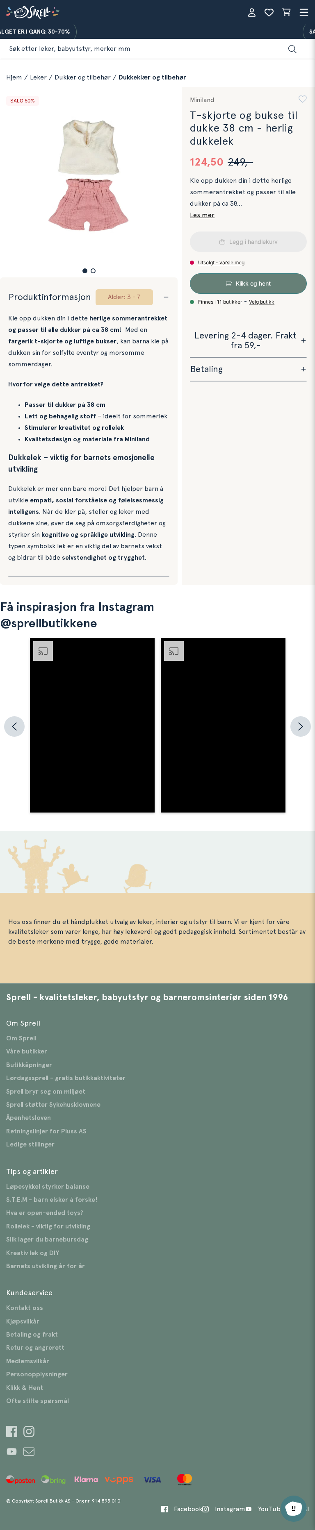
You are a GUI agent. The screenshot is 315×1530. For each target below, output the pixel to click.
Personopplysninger (37, 1374)
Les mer (202, 215)
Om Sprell (21, 1038)
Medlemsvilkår (27, 1361)
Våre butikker (26, 1051)
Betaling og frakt (32, 1334)
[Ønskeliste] (269, 12)
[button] (84, 270)
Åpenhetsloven (28, 1118)
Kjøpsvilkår (22, 1321)
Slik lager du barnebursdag (47, 1239)
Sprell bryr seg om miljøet (45, 1091)
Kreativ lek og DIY (32, 1253)
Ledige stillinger (30, 1144)
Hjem (14, 77)
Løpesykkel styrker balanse (47, 1186)
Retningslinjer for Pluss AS (46, 1131)
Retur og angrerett (35, 1347)
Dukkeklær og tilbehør (152, 77)
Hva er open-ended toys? (44, 1213)
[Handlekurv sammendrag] (286, 12)
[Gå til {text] (11, 1432)
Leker (38, 77)
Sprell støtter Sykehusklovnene (53, 1104)
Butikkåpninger (29, 1065)
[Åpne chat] (294, 1509)
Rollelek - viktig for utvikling (48, 1226)
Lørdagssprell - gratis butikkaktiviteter (66, 1078)
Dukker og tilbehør (83, 77)
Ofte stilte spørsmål (37, 1401)
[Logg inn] (251, 12)
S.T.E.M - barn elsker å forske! (52, 1199)
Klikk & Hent (24, 1388)
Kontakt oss (24, 1308)
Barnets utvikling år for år (45, 1266)
